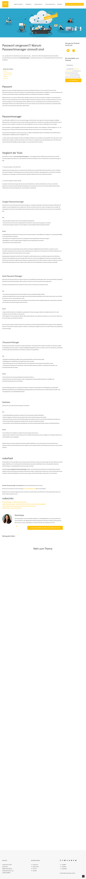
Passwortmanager (7, 73)
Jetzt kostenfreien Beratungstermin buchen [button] (45, 528)
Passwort (5, 71)
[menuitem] (19, 4)
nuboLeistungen (18, 4)
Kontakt (35, 870)
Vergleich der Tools (7, 74)
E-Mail (25, 488)
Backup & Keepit (6, 635)
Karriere (35, 868)
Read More (5, 639)
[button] (68, 51)
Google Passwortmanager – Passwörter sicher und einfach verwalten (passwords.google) (23, 504)
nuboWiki (64, 864)
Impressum (35, 864)
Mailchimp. (67, 75)
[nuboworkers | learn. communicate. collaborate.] (5, 4)
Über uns (59, 4)
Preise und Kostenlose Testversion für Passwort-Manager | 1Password (19, 506)
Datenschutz (36, 866)
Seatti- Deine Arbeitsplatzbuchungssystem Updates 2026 (16, 840)
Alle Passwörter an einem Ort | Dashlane (12, 508)
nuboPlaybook (38, 4)
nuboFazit (5, 76)
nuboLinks (5, 78)
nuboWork (64, 866)
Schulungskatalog (50, 4)
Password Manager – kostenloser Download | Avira (14, 502)
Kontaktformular (31, 488)
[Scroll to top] (83, 876)
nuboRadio (28, 4)
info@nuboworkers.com (8, 870)
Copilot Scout (5, 727)
